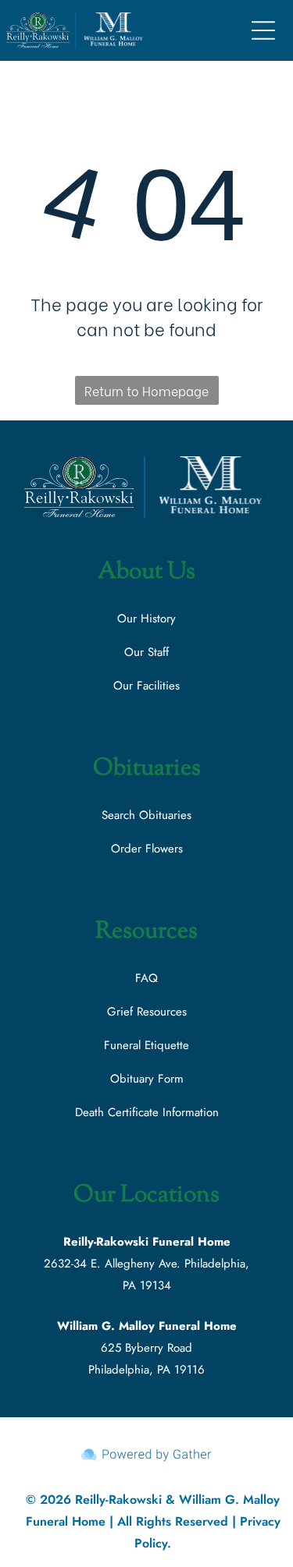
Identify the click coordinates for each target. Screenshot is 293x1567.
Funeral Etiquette (146, 1045)
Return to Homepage (146, 390)
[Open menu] (263, 30)
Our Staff (146, 652)
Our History (146, 618)
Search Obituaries (146, 815)
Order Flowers (147, 848)
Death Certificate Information (147, 1112)
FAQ (146, 978)
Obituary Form (147, 1078)
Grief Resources (147, 1011)
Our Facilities (146, 685)
